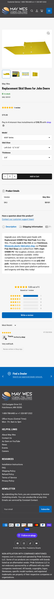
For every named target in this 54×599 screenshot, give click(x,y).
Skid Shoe (6, 143)
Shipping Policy (8, 471)
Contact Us (7, 438)
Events (5, 448)
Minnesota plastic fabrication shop (20, 246)
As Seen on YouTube (11, 441)
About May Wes (9, 435)
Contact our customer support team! (18, 219)
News (4, 444)
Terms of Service (9, 477)
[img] (6, 332)
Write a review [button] (27, 315)
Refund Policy (8, 474)
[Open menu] (49, 11)
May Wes (6, 84)
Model (4, 133)
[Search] (32, 11)
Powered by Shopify (34, 548)
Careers (5, 451)
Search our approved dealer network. (28, 377)
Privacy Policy (8, 481)
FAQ (4, 468)
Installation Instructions (12, 464)
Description (11, 226)
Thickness (6, 153)
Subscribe (45, 509)
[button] (7, 107)
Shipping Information (33, 226)
